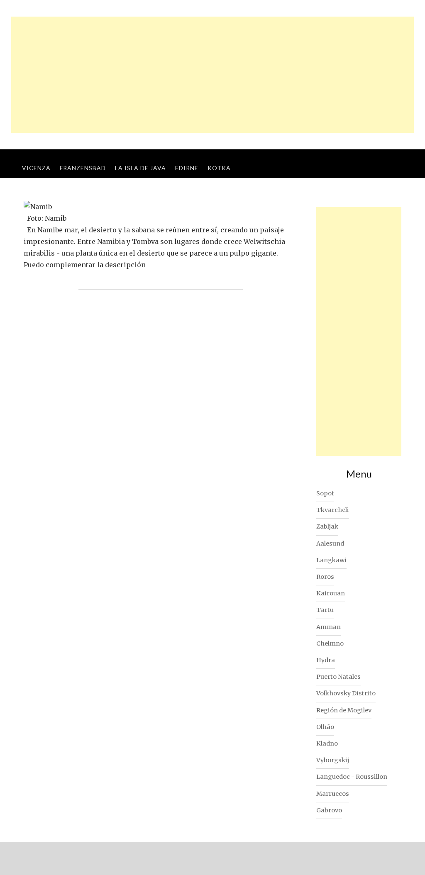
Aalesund (330, 543)
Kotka (219, 167)
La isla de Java (140, 167)
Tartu (325, 610)
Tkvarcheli (332, 510)
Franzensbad (83, 167)
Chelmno (330, 643)
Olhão (325, 727)
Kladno (327, 743)
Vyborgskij (332, 760)
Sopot (325, 493)
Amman (328, 627)
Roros (325, 576)
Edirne (186, 167)
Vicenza (36, 167)
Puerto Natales (338, 676)
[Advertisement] (212, 75)
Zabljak (327, 526)
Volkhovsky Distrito (346, 693)
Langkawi (331, 560)
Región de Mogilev (343, 710)
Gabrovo (329, 810)
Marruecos (332, 793)
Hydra (325, 660)
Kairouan (330, 593)
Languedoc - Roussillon (351, 776)
